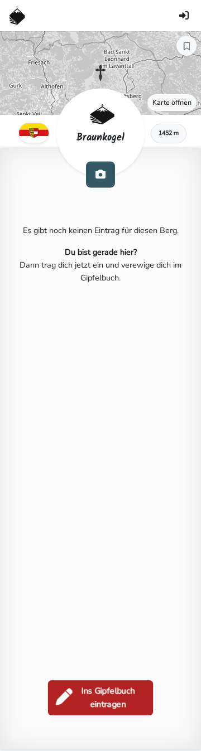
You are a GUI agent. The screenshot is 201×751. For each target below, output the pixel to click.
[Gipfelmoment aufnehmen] (100, 174)
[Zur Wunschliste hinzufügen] (186, 46)
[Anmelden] (183, 15)
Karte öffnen (172, 102)
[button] (100, 73)
